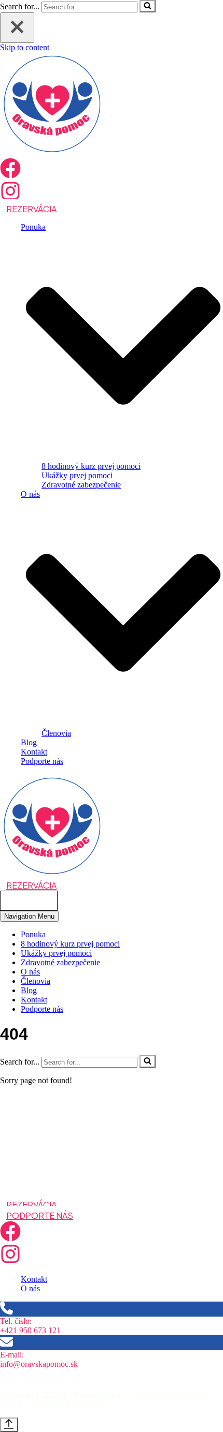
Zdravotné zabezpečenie (81, 484)
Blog (29, 742)
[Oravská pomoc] (52, 153)
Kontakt (34, 751)
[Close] (17, 27)
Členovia (56, 733)
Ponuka (33, 934)
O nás (30, 971)
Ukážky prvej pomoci (77, 475)
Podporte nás (42, 761)
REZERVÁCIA (31, 208)
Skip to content (24, 47)
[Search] (148, 6)
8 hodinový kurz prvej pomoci (91, 466)
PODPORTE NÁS (39, 1215)
